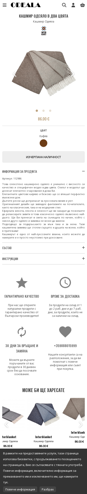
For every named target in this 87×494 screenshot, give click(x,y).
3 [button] (50, 110)
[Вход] (73, 5)
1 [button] (37, 110)
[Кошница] (82, 5)
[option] (43, 74)
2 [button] (43, 110)
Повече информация (20, 489)
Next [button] (72, 73)
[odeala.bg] (25, 7)
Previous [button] (14, 73)
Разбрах (48, 489)
